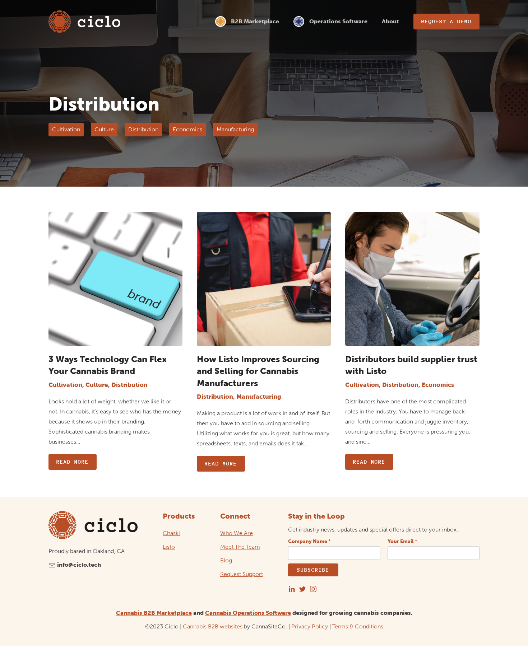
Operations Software (338, 21)
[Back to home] (84, 21)
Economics (187, 129)
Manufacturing (235, 129)
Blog (226, 560)
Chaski (171, 533)
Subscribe (313, 570)
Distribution (143, 129)
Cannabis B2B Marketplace (154, 612)
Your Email (402, 541)
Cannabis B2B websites (212, 626)
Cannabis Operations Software (248, 612)
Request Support (241, 574)
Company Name (309, 541)
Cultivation (66, 129)
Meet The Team (240, 546)
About (390, 21)
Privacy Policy (309, 626)
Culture (104, 129)
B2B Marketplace (255, 21)
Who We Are (236, 533)
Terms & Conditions (357, 626)
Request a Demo (446, 21)
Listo (169, 546)
